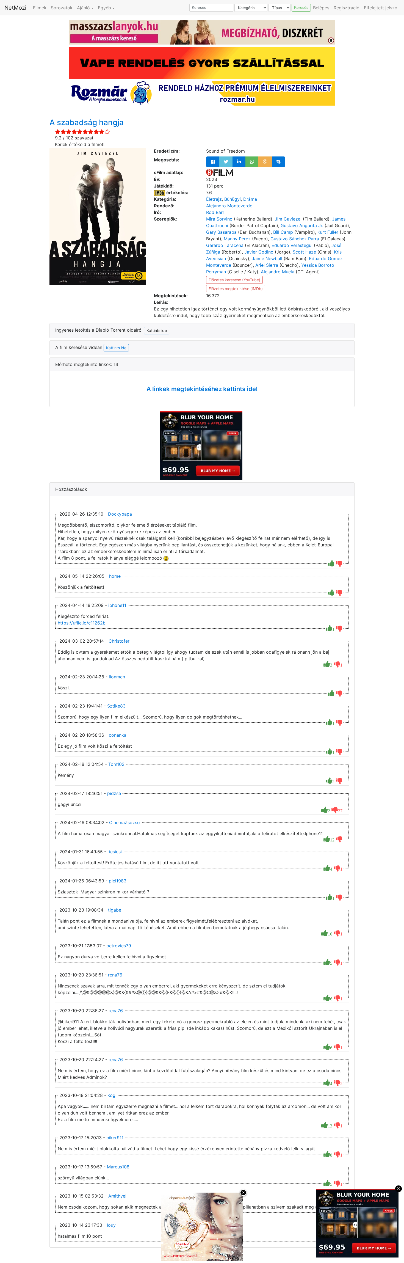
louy (111, 1225)
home (115, 576)
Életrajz (214, 199)
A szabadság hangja (86, 122)
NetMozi (15, 7)
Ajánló (83, 7)
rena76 (115, 975)
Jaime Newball (267, 258)
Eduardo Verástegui (292, 245)
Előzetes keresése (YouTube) (234, 279)
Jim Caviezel (288, 219)
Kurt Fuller (327, 232)
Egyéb (104, 7)
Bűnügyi (232, 199)
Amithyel (117, 1196)
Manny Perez (237, 238)
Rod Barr (215, 212)
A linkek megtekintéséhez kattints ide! (202, 388)
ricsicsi (114, 851)
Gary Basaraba (221, 232)
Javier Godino (258, 252)
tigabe (114, 910)
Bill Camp (283, 232)
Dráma (250, 199)
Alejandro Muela (277, 271)
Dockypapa (120, 514)
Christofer (119, 641)
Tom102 (116, 764)
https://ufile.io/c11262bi (82, 623)
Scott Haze (304, 252)
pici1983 (117, 881)
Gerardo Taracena (224, 245)
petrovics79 (118, 945)
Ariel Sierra (266, 265)
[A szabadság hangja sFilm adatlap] (219, 172)
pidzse (114, 793)
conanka (117, 735)
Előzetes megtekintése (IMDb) (236, 288)
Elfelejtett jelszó (380, 7)
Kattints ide (116, 347)
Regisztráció (346, 7)
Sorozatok (62, 7)
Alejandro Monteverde (229, 205)
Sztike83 (116, 706)
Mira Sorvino (219, 219)
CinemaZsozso (124, 822)
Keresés (301, 7)
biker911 (114, 1137)
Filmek (39, 7)
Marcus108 (118, 1167)
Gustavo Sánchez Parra (294, 238)
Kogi (112, 1095)
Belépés (321, 7)
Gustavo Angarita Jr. (302, 225)
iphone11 (117, 605)
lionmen (117, 676)
